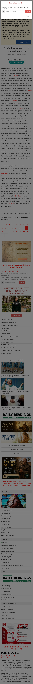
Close (28, 16)
